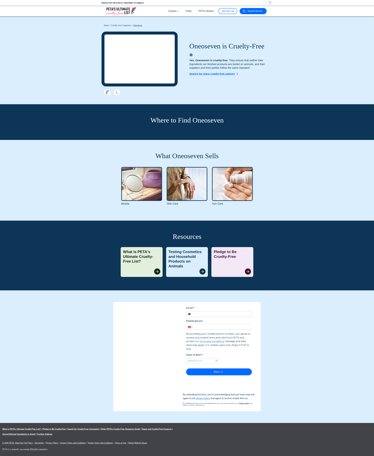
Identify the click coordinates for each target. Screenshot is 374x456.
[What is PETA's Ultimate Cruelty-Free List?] (142, 262)
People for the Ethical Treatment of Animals (123, 3)
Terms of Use (120, 443)
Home (106, 25)
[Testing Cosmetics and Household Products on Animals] (187, 262)
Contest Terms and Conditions (73, 443)
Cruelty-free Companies (121, 25)
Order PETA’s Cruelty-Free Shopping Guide (120, 429)
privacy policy (203, 398)
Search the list (254, 11)
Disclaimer (39, 443)
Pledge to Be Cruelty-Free (54, 429)
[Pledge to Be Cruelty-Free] (232, 262)
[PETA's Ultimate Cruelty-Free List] (121, 11)
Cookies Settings (44, 434)
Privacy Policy (52, 443)
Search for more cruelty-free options (212, 73)
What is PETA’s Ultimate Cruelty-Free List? (21, 429)
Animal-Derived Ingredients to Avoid (18, 434)
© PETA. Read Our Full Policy (17, 443)
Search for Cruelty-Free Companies (83, 429)
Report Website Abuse (137, 443)
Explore (173, 11)
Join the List (228, 11)
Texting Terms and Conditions (100, 443)
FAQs (189, 11)
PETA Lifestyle (206, 11)
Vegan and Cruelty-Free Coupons (157, 429)
